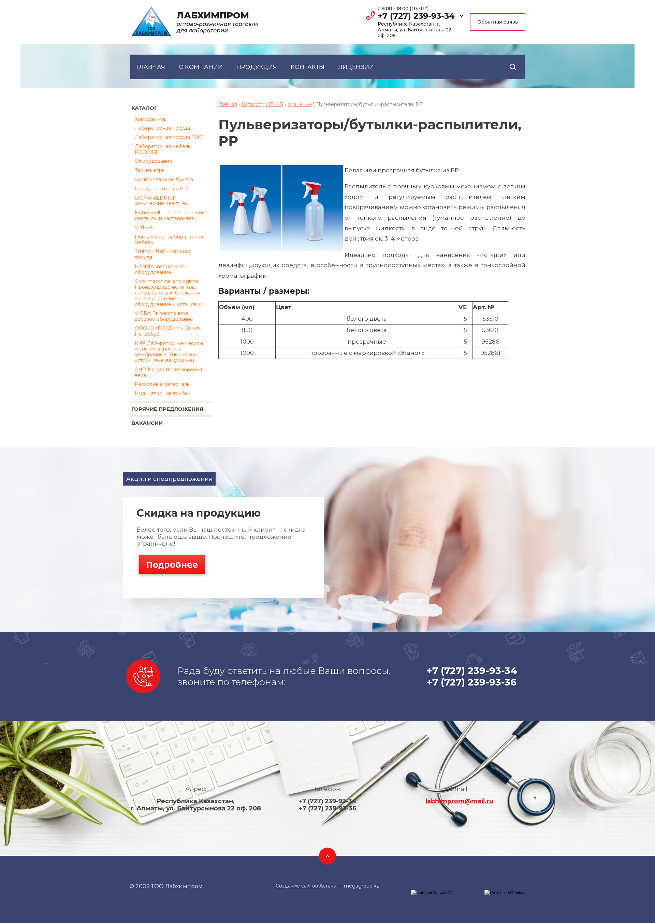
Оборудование (153, 161)
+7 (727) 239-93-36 (471, 682)
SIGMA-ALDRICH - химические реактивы (162, 201)
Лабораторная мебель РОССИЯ (162, 149)
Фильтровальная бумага (164, 179)
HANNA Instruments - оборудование (161, 269)
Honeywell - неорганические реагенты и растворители (170, 215)
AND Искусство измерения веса (168, 372)
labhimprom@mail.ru (459, 801)
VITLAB (144, 228)
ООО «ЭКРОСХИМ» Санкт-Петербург (168, 331)
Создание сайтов (297, 886)
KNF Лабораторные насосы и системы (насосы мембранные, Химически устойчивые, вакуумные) (169, 351)
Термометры (150, 170)
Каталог (251, 104)
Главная (227, 104)
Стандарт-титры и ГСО (162, 189)
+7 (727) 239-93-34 (416, 16)
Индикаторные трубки (163, 393)
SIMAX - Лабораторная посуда (163, 254)
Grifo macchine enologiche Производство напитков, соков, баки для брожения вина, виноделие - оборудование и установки (168, 292)
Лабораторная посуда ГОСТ (169, 137)
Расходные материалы (162, 384)
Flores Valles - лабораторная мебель (169, 240)
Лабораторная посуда (162, 128)
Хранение (300, 104)
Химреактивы (151, 119)
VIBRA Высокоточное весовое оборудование (164, 316)
